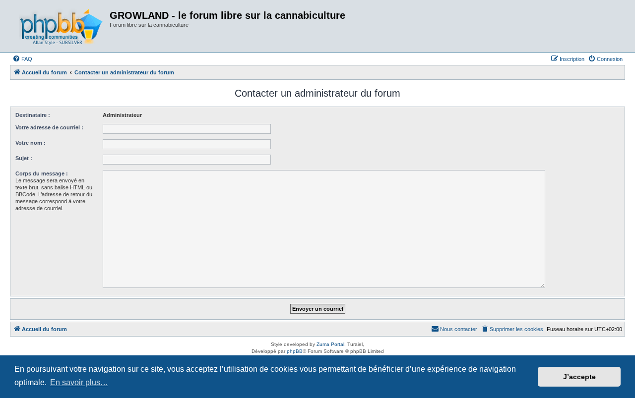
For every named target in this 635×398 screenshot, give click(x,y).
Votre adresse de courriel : (49, 127)
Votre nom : (30, 143)
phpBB (295, 351)
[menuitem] (22, 59)
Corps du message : (41, 173)
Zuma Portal (330, 344)
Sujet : (23, 158)
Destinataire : (32, 115)
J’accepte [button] (579, 377)
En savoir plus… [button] (79, 382)
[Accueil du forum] (61, 26)
